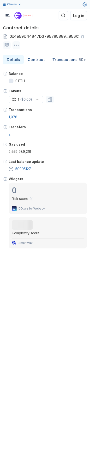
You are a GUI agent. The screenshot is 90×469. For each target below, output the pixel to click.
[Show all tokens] (50, 99)
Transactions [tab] (69, 59)
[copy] (83, 36)
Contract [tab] (36, 59)
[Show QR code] (7, 45)
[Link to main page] (18, 15)
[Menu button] (7, 15)
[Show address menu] (16, 45)
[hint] (5, 73)
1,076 (13, 117)
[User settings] (84, 4)
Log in (78, 15)
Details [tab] (13, 59)
